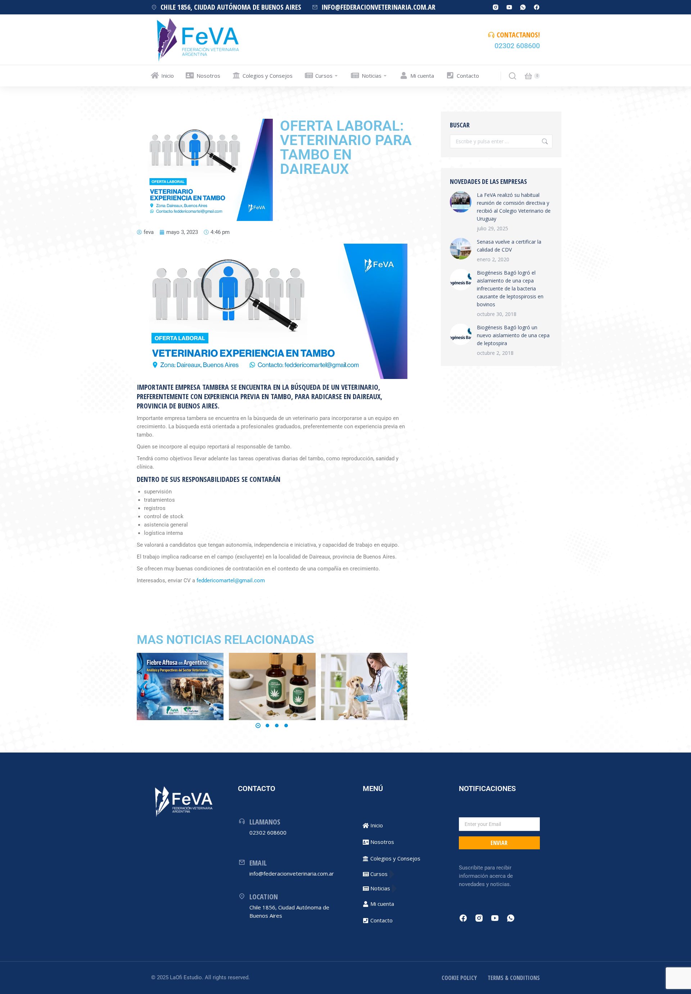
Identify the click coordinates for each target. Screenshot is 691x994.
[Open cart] (528, 76)
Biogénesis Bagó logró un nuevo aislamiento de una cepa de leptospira (513, 335)
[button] (258, 725)
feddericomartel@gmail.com (231, 580)
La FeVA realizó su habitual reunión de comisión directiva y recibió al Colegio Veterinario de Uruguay (514, 206)
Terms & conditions (514, 978)
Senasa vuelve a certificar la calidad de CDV (509, 245)
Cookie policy (459, 978)
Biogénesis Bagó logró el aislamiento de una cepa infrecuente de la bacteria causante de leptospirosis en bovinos (510, 288)
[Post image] (180, 686)
